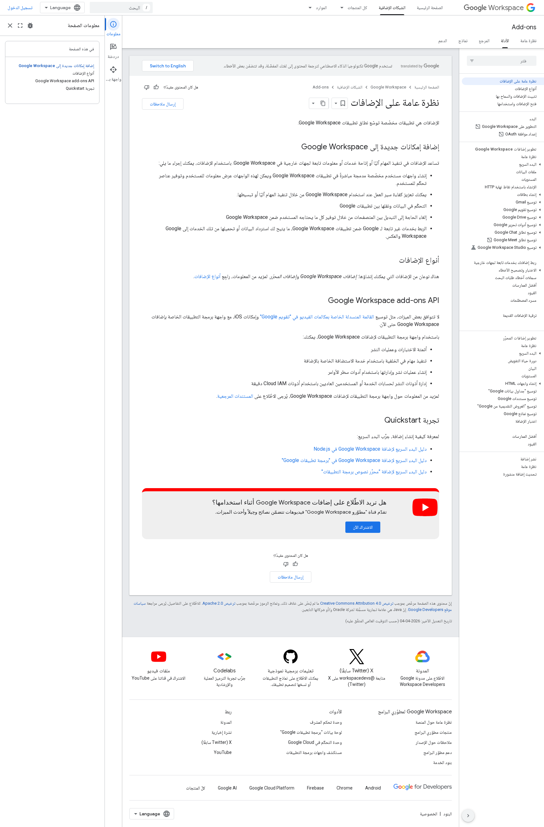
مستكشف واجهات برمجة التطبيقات (314, 752)
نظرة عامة (528, 40)
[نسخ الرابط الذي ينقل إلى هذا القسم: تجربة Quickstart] (378, 421)
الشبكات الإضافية (392, 7)
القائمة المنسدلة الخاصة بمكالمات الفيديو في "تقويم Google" (317, 317)
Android (373, 787)
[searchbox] (501, 61)
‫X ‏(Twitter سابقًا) (216, 742)
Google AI (227, 787)
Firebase (315, 787)
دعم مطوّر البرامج (437, 752)
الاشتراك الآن (363, 527)
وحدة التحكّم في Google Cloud (315, 742)
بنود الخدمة (442, 762)
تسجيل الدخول (20, 7)
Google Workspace (388, 87)
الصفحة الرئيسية (430, 7)
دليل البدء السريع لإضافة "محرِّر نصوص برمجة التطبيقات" (374, 472)
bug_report (30, 25)
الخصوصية (428, 813)
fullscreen (20, 25)
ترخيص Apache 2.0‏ (218, 603)
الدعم (442, 40)
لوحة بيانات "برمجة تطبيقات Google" (311, 732)
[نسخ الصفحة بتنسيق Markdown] (323, 103)
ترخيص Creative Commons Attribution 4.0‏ (356, 603)
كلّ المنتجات (195, 787)
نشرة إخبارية (222, 732)
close (10, 25)
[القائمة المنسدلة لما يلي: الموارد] (308, 7)
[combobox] (121, 7)
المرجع (484, 40)
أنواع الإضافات (207, 276)
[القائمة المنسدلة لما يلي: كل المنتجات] (340, 7)
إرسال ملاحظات (163, 104)
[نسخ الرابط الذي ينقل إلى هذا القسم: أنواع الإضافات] (392, 261)
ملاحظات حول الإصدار (434, 742)
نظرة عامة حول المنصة (434, 722)
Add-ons (524, 27)
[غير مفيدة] (146, 87)
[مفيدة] (156, 87)
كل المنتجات (357, 7)
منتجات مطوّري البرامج (433, 732)
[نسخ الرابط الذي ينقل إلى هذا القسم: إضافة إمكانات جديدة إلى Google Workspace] (295, 147)
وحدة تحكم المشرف (326, 722)
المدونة (226, 722)
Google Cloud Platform (271, 787)
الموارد (321, 7)
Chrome (345, 787)
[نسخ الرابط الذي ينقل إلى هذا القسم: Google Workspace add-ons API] (321, 301)
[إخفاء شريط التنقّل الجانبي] (468, 815)
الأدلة (505, 40)
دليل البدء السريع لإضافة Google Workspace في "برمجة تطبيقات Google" (354, 460)
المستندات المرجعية (235, 396)
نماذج (463, 40)
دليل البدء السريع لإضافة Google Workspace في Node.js (370, 449)
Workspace (506, 7)
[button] (503, 164)
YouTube (223, 752)
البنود (447, 813)
